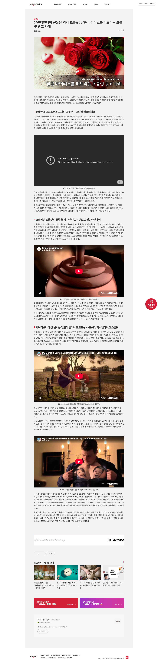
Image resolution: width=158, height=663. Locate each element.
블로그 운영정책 (45, 655)
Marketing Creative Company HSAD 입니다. (53, 627)
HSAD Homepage (66, 655)
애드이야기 (58, 4)
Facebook (118, 30)
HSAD (33, 655)
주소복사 (122, 30)
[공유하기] (40, 553)
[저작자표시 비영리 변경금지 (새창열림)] (58, 554)
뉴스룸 (96, 4)
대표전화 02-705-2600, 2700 (48, 657)
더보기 (123, 562)
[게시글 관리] (43, 553)
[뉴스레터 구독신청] (56, 603)
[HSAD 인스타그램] (102, 603)
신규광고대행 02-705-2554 (64, 657)
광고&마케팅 (72, 4)
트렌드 (85, 4)
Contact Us (76, 655)
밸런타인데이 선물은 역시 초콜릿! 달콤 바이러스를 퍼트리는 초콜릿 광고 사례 (78, 24)
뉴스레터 (107, 4)
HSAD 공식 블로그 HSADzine (36, 4)
